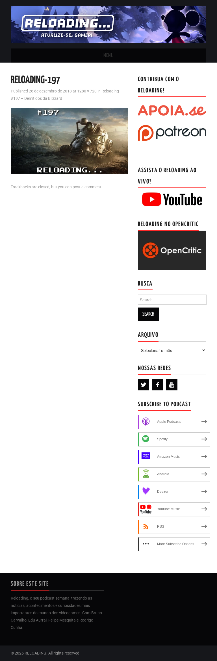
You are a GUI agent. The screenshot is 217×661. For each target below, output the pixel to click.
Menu (108, 55)
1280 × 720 (87, 91)
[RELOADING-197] (69, 140)
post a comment (87, 187)
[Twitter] (143, 384)
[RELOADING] (108, 23)
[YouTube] (171, 384)
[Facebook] (157, 384)
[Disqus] (69, 266)
